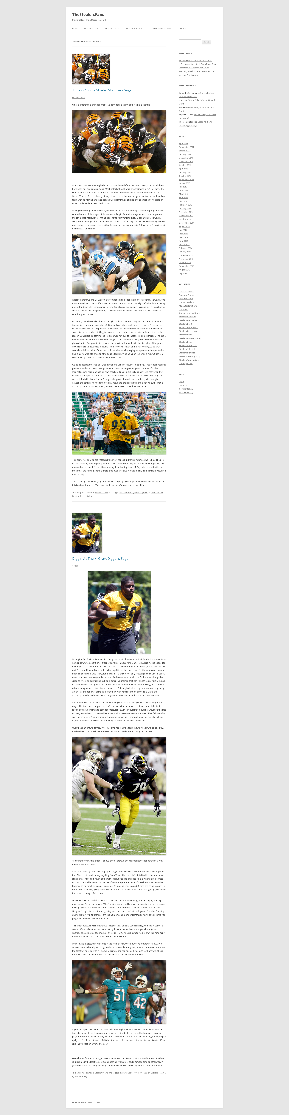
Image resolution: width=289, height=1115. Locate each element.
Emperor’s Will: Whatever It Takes (194, 67)
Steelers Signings (187, 352)
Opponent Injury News (189, 313)
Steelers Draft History (160, 28)
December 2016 (186, 158)
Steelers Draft (185, 324)
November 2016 (186, 161)
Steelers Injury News (188, 327)
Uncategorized (186, 363)
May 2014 (183, 237)
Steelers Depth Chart (188, 320)
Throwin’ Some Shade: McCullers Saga (102, 90)
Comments (186, 388)
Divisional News (186, 291)
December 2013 (186, 255)
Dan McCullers (126, 492)
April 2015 (183, 197)
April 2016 (183, 168)
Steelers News (101, 492)
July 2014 (183, 230)
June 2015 (183, 190)
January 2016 (185, 172)
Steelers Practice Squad (190, 338)
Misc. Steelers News (188, 305)
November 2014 (186, 215)
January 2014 (185, 251)
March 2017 (184, 150)
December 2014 (186, 212)
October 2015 (185, 176)
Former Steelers (186, 302)
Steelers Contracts (187, 316)
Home (75, 28)
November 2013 (186, 259)
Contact (182, 28)
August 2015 (184, 183)
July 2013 (183, 273)
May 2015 (183, 194)
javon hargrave (141, 492)
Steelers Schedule (134, 28)
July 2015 (183, 186)
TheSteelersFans (88, 14)
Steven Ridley (86, 496)
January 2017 (185, 154)
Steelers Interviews (188, 331)
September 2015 (186, 179)
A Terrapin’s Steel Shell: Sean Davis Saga (197, 64)
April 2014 (183, 241)
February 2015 (185, 204)
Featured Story (186, 298)
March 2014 (184, 244)
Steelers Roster (112, 28)
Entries (184, 385)
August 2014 (184, 226)
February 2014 (185, 248)
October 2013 (185, 262)
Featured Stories (186, 295)
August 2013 (184, 269)
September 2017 (186, 147)
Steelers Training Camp (189, 356)
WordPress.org (186, 392)
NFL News (183, 309)
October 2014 (185, 219)
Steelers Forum (91, 28)
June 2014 (183, 233)
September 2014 (186, 222)
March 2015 (184, 201)
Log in (181, 381)
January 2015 (185, 208)
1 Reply (75, 565)
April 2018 (183, 143)
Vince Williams (140, 1072)
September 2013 (186, 266)
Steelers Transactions (189, 360)
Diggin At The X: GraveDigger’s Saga (100, 558)
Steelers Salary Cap (188, 345)
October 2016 (185, 165)
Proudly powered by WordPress (86, 1102)
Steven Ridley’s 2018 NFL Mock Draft (195, 60)
